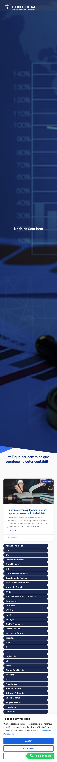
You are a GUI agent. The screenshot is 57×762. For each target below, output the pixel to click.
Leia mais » (13, 531)
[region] (28, 738)
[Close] (55, 715)
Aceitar (28, 741)
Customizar (28, 748)
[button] (40, 756)
